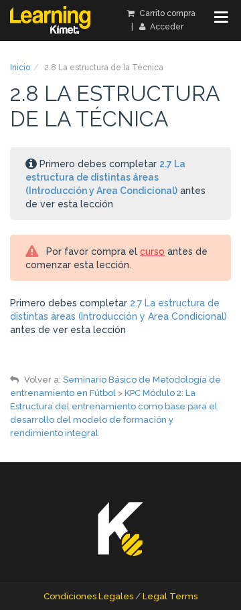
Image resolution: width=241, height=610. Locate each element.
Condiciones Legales (88, 596)
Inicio (20, 67)
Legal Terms (170, 596)
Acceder (165, 26)
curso (152, 251)
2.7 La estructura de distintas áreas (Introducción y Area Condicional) (105, 177)
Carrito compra (166, 13)
